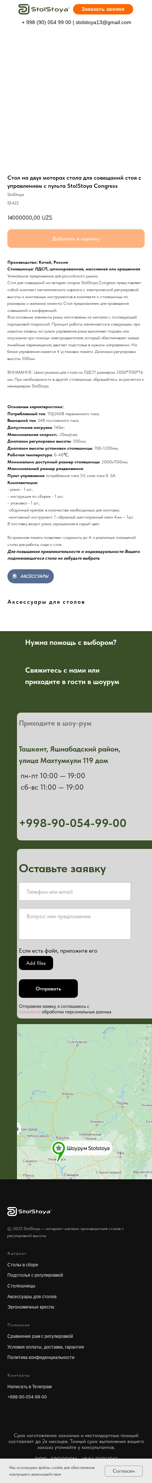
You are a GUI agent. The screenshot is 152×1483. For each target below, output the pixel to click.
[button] (103, 9)
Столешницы (21, 1286)
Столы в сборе (22, 1264)
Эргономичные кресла (30, 1307)
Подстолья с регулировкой (35, 1275)
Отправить (48, 989)
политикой (30, 1011)
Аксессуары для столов (31, 1296)
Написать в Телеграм (29, 1386)
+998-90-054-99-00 (27, 1397)
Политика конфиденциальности (41, 1357)
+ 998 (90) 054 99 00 (46, 22)
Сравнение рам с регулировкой (40, 1336)
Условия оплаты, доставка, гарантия (45, 1347)
